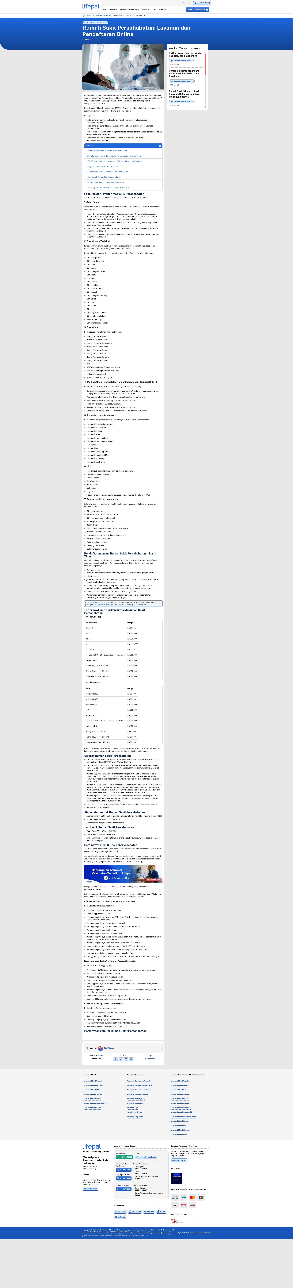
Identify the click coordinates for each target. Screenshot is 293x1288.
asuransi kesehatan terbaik (100, 602)
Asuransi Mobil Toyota (180, 1081)
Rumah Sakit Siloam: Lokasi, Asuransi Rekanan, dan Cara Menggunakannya (184, 94)
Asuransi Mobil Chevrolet (181, 1130)
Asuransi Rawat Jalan (136, 1099)
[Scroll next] (205, 107)
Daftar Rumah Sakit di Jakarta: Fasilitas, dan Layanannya (185, 54)
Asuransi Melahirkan (135, 1103)
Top (285, 1283)
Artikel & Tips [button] (158, 9)
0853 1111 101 (180, 1160)
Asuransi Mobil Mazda (180, 1099)
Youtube (150, 1211)
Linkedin (121, 1217)
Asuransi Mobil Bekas (92, 1099)
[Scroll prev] (205, 53)
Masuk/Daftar (203, 3)
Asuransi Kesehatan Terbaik (138, 1081)
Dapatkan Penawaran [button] (196, 9)
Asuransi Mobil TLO (91, 1090)
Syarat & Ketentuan (186, 1233)
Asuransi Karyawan (135, 1116)
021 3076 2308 (125, 1178)
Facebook (122, 1211)
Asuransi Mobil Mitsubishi (181, 1112)
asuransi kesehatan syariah (104, 604)
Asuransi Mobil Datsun (180, 1121)
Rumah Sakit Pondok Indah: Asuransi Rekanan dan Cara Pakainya (184, 73)
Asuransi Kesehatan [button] (128, 9)
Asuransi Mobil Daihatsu (181, 1108)
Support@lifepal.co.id (147, 1157)
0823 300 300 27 (126, 1157)
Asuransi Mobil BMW (179, 1134)
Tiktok (162, 1211)
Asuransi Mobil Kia (178, 1125)
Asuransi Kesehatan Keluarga (139, 1090)
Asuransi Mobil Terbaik (93, 1081)
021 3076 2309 (125, 1189)
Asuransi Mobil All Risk (93, 1085)
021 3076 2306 (125, 1170)
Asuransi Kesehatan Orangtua (139, 1085)
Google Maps (91, 1188)
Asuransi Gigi (132, 1108)
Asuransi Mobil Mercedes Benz (183, 1116)
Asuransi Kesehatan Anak (137, 1094)
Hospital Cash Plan (134, 1112)
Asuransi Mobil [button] (109, 9)
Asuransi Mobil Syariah (93, 1094)
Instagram (136, 1211)
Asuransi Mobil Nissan (180, 1094)
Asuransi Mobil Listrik (92, 1108)
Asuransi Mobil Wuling (180, 1103)
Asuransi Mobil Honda (179, 1085)
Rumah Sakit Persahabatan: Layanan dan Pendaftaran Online (129, 15)
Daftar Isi (89, 146)
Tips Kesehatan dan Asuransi (102, 15)
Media (89, 15)
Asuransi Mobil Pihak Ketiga (95, 1103)
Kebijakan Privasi (204, 1233)
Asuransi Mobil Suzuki (180, 1090)
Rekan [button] (144, 9)
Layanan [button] (185, 3)
